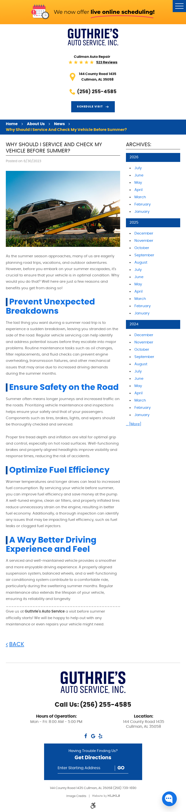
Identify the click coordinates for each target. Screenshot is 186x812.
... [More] (133, 424)
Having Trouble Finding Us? (93, 754)
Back (16, 644)
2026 (134, 157)
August (140, 262)
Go (120, 768)
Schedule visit (90, 107)
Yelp (100, 736)
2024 (134, 324)
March (140, 197)
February (142, 204)
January (141, 211)
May (138, 182)
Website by (106, 795)
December (143, 233)
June (138, 175)
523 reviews (106, 62)
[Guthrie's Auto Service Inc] (93, 37)
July (138, 168)
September (144, 255)
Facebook (86, 736)
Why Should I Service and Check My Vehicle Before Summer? (66, 130)
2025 (134, 222)
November (143, 241)
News (59, 124)
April (138, 190)
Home (12, 124)
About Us (36, 124)
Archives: (138, 144)
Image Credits (76, 796)
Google (93, 736)
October (141, 248)
